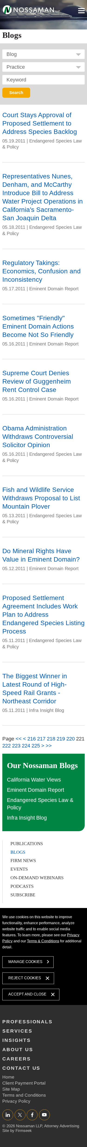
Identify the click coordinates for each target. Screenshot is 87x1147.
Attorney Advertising (61, 1126)
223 (16, 746)
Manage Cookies (25, 962)
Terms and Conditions (24, 1095)
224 (26, 746)
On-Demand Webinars (37, 877)
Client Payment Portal (23, 1083)
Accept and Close (27, 994)
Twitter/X (20, 1114)
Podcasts (22, 886)
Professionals (27, 1021)
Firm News (23, 860)
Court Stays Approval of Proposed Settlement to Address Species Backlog (39, 123)
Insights (16, 1040)
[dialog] (43, 956)
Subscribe (22, 894)
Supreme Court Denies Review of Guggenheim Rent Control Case (36, 381)
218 (51, 739)
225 (36, 746)
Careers (16, 1058)
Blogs (17, 852)
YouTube (44, 1114)
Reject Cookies (24, 978)
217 (41, 739)
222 (6, 746)
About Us (17, 1049)
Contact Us (21, 1068)
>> (49, 746)
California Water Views (34, 780)
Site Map (11, 1089)
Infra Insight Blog (27, 818)
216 (31, 739)
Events (19, 869)
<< (19, 739)
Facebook (32, 1114)
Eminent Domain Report (35, 790)
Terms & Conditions (43, 941)
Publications (26, 843)
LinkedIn (7, 1114)
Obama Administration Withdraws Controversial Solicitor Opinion (37, 437)
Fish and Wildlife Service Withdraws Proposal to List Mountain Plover (41, 498)
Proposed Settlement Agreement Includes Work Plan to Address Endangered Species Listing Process (43, 614)
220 (70, 739)
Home (8, 1077)
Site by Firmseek (17, 1130)
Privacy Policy (16, 1101)
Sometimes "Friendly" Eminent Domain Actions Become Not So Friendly (38, 326)
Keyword (16, 80)
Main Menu (81, 10)
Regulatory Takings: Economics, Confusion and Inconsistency (41, 271)
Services (17, 1031)
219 (61, 739)
